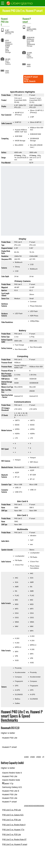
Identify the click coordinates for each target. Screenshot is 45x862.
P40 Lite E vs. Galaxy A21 (13, 815)
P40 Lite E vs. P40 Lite (11, 810)
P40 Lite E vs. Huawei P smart (14, 844)
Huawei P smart (35, 98)
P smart (26, 20)
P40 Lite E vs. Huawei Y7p (13, 830)
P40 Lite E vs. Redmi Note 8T (14, 840)
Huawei (4, 18)
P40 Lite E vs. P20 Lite (11, 835)
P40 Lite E (4, 23)
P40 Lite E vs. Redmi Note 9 (13, 825)
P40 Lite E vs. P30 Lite (11, 820)
